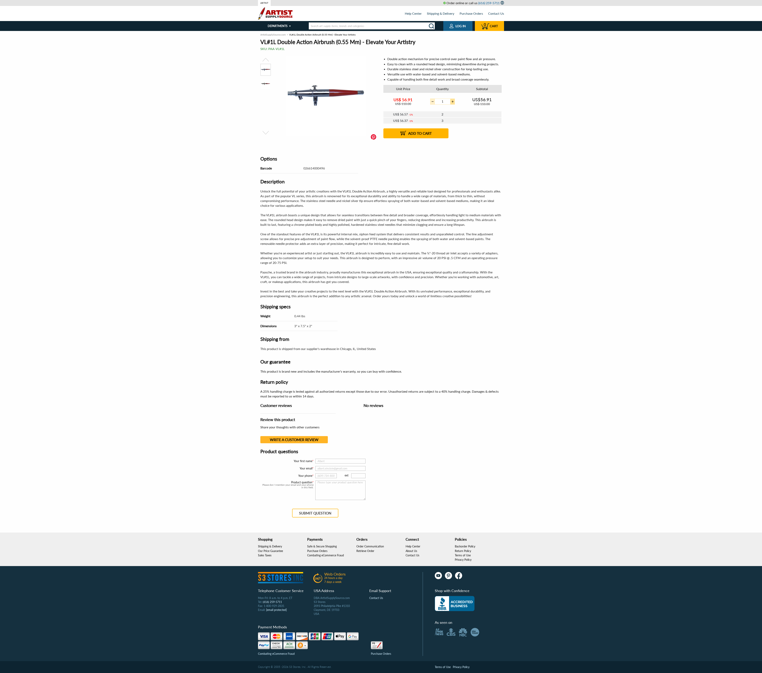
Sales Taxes (264, 555)
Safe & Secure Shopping (322, 546)
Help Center (413, 13)
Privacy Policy (463, 559)
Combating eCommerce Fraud (325, 555)
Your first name (303, 461)
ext (346, 475)
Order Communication (370, 546)
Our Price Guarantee (270, 551)
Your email (306, 468)
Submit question (315, 513)
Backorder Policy (465, 546)
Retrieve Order (365, 551)
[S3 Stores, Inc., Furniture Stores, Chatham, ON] (454, 603)
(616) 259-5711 (489, 3)
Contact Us (496, 13)
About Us (411, 551)
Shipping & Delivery (440, 13)
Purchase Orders (471, 13)
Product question (301, 482)
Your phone (305, 475)
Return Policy (463, 551)
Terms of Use (463, 555)
